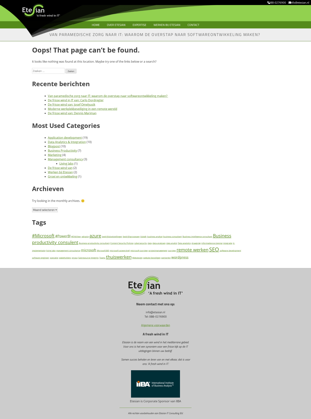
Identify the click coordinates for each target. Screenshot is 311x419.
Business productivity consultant (94, 243)
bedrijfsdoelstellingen (112, 236)
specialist (54, 258)
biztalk (143, 236)
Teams (102, 258)
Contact (193, 25)
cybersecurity (140, 243)
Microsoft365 (103, 250)
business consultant (172, 236)
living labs (51, 250)
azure (95, 236)
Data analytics (184, 243)
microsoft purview (139, 250)
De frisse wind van (60, 168)
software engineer (40, 258)
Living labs (66, 164)
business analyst (155, 236)
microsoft (88, 250)
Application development (65, 138)
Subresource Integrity (88, 258)
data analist (171, 243)
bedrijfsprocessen (131, 236)
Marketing (55, 155)
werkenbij (166, 258)
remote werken (192, 250)
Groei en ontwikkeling (62, 176)
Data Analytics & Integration (67, 142)
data (150, 243)
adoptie (85, 236)
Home (96, 25)
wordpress (179, 257)
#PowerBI (63, 236)
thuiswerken (119, 257)
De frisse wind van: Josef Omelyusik (71, 105)
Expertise (139, 25)
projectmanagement (157, 250)
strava (75, 258)
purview (172, 250)
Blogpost (54, 146)
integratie (227, 243)
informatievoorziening (211, 243)
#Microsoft (43, 236)
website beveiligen (152, 258)
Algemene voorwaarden (155, 325)
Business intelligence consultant (197, 236)
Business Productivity (62, 151)
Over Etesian (116, 25)
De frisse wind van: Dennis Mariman (72, 113)
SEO (214, 249)
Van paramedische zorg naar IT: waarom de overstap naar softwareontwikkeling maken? (108, 96)
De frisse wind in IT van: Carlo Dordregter (76, 100)
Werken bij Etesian (167, 25)
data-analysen (159, 243)
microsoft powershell (120, 250)
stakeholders (65, 258)
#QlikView (76, 236)
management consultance (68, 250)
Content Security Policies (122, 243)
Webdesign (137, 258)
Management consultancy (65, 159)
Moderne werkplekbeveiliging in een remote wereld (82, 109)
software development (230, 250)
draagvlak (196, 243)
